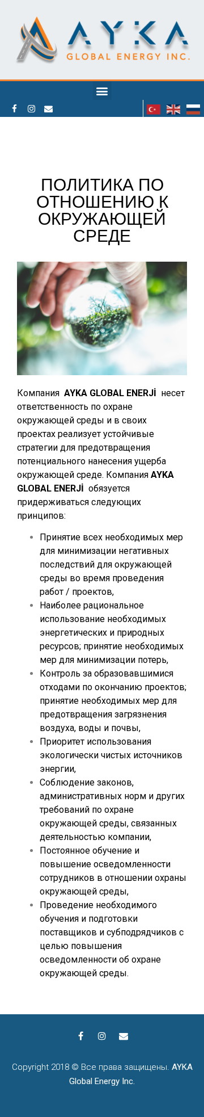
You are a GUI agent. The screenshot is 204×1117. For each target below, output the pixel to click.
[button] (102, 90)
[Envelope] (48, 108)
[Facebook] (14, 108)
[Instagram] (31, 108)
